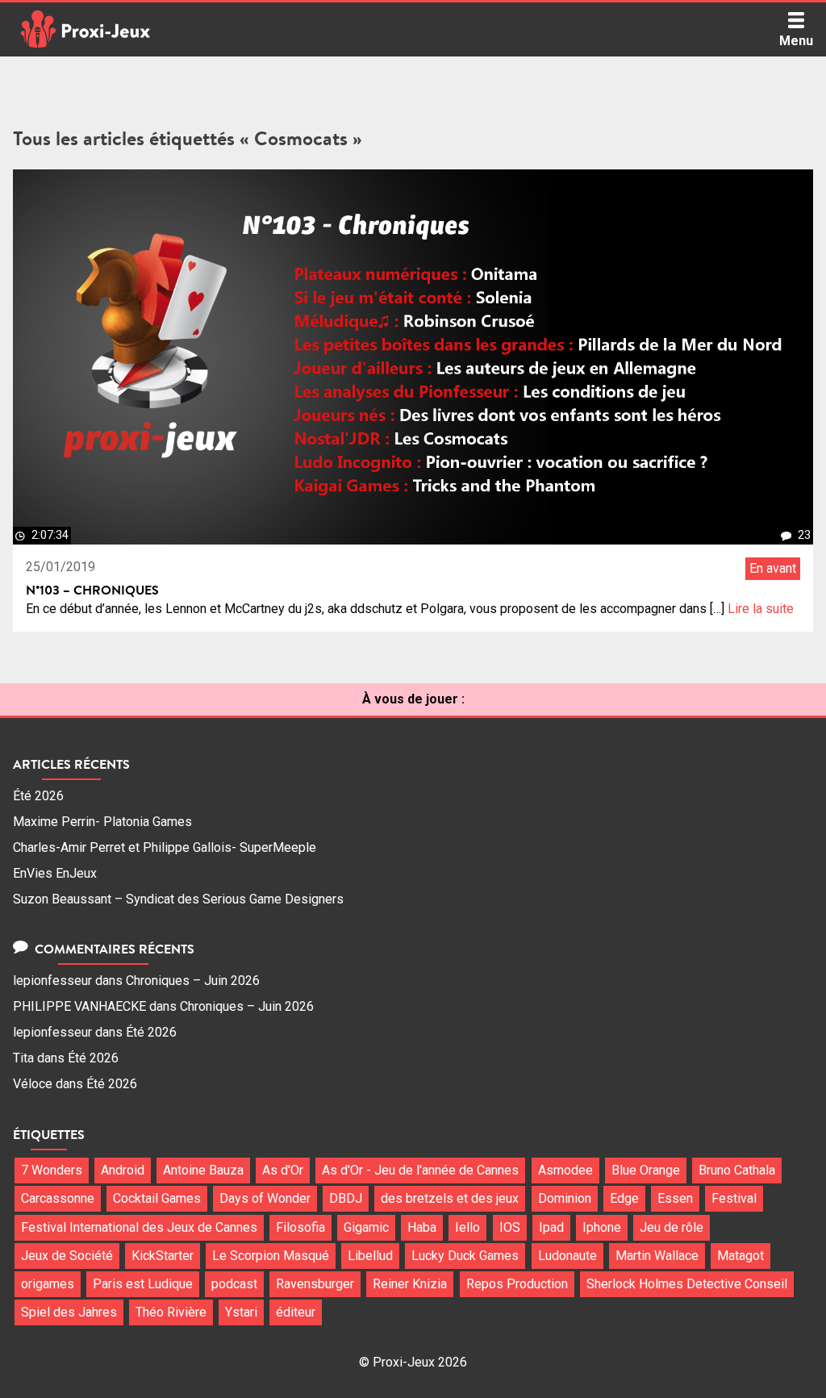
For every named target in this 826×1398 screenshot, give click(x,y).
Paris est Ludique (143, 1284)
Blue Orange (645, 1170)
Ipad (551, 1227)
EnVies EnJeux (55, 873)
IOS (509, 1227)
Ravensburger (315, 1284)
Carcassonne (57, 1198)
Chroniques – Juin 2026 (193, 980)
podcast (234, 1284)
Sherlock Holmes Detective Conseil (686, 1284)
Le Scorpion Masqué (270, 1255)
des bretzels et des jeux (450, 1198)
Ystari (241, 1312)
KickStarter (162, 1255)
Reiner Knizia (410, 1284)
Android (122, 1170)
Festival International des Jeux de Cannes (139, 1227)
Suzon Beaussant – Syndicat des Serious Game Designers (178, 899)
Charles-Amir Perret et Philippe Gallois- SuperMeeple (164, 847)
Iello (467, 1227)
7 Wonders (51, 1170)
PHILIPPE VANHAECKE (79, 1006)
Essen (675, 1198)
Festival (734, 1198)
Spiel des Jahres (69, 1312)
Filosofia (300, 1227)
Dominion (564, 1198)
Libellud (370, 1255)
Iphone (601, 1227)
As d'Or (282, 1170)
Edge (624, 1198)
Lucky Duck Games (465, 1255)
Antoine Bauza (203, 1170)
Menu (796, 40)
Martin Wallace (657, 1255)
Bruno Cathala (737, 1170)
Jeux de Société (67, 1255)
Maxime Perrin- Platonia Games (102, 821)
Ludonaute (567, 1255)
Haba (421, 1227)
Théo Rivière (171, 1312)
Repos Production (517, 1284)
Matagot (740, 1255)
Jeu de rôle (671, 1227)
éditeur (295, 1312)
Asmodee (565, 1170)
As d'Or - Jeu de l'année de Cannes (420, 1170)
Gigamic (366, 1227)
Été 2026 (38, 795)
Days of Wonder (265, 1198)
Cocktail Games (157, 1198)
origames (47, 1284)
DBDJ (345, 1198)
